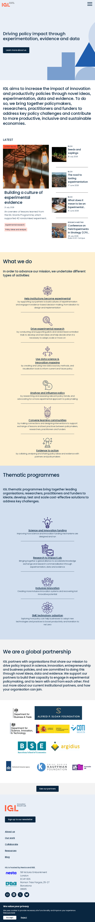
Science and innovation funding (47, 530)
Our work (10, 837)
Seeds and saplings (74, 151)
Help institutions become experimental (47, 298)
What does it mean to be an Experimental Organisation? (76, 203)
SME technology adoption (47, 615)
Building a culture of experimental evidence (23, 197)
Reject (24, 917)
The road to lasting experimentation (78, 178)
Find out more (9, 912)
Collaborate (11, 844)
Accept (9, 917)
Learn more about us (16, 50)
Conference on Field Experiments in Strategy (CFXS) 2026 (79, 229)
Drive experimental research (47, 328)
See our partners (47, 788)
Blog (7, 856)
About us (10, 831)
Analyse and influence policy (47, 393)
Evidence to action (47, 450)
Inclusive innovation (47, 588)
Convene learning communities (47, 420)
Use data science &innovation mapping (47, 360)
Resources (10, 850)
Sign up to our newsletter (20, 819)
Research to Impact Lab (47, 557)
